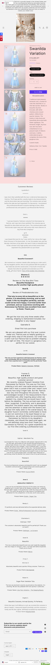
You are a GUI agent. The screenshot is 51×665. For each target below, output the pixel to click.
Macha (30, 551)
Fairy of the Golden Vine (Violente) (33, 271)
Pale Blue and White (37, 75)
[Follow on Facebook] (1, 34)
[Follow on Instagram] (1, 36)
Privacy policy (34, 662)
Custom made (35, 69)
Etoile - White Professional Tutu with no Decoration (30, 510)
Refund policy (43, 660)
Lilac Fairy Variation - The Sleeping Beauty (30, 590)
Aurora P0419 (30, 472)
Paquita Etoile (30, 611)
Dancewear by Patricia (18, 660)
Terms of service (43, 662)
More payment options (38, 95)
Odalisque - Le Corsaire (30, 530)
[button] (3, 27)
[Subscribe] (29, 632)
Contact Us (46, 663)
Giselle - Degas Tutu (30, 496)
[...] (11, 271)
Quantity (32, 78)
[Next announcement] (48, 6)
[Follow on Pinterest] (1, 39)
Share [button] (33, 161)
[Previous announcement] (2, 6)
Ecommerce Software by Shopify (31, 660)
